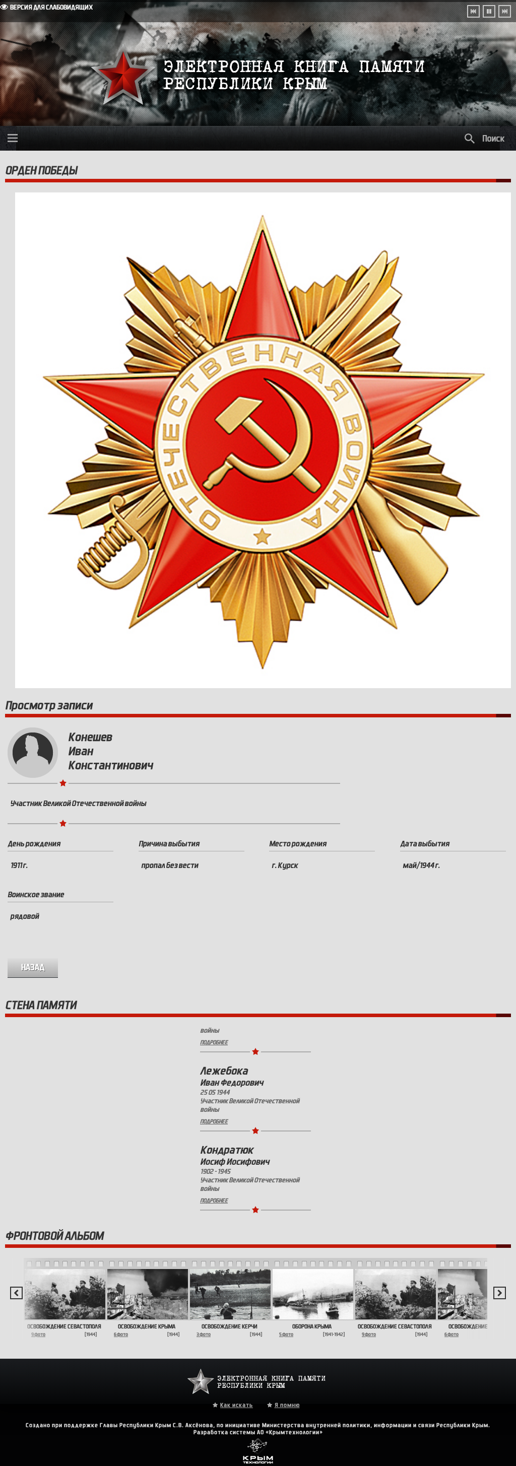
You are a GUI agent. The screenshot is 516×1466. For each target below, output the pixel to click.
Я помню (287, 1405)
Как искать (236, 1405)
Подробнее (214, 1091)
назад (33, 967)
